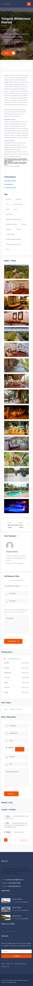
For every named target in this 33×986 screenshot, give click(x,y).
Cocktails (18, 199)
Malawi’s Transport (17, 899)
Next (21, 525)
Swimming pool (8, 184)
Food (7, 204)
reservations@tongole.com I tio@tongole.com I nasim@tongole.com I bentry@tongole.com (15, 42)
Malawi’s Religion (16, 907)
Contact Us (5, 966)
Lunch (15, 209)
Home (5, 64)
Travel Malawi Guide (14, 883)
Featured (11, 64)
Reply (21, 563)
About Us (10, 963)
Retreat (23, 224)
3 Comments (25, 910)
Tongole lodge (10, 234)
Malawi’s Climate (16, 916)
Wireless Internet (11, 187)
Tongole (18, 229)
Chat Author (23, 840)
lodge (7, 209)
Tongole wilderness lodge (13, 239)
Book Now (11, 793)
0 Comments (25, 902)
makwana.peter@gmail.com (14, 879)
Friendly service (17, 204)
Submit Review (12, 641)
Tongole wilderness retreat (13, 244)
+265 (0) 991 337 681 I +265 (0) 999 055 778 (16, 34)
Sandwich (9, 229)
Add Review (8, 49)
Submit (17, 956)
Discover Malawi (20, 963)
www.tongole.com (19, 832)
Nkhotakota (9, 214)
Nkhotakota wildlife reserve (14, 219)
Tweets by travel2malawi (8, 931)
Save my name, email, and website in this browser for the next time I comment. (16, 611)
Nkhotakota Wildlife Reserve (12, 37)
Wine (7, 249)
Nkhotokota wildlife (11, 224)
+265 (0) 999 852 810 (14, 886)
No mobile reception (10, 181)
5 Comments (25, 918)
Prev (13, 525)
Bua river (8, 199)
